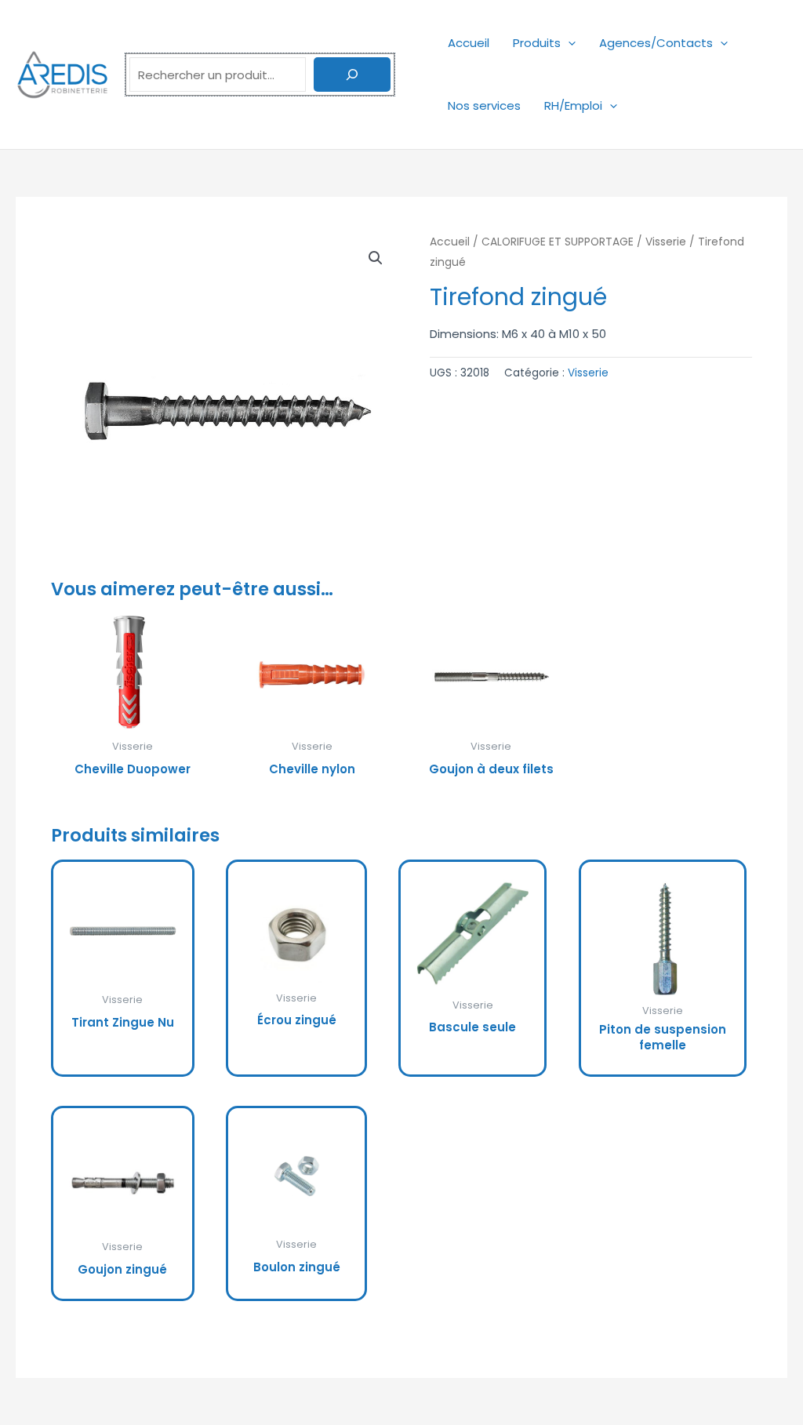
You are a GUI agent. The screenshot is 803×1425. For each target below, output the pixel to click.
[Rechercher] (352, 74)
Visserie (665, 241)
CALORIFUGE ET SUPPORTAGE (557, 241)
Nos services (484, 105)
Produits (537, 43)
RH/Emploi (573, 105)
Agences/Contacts (656, 43)
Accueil (468, 43)
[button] (568, 43)
